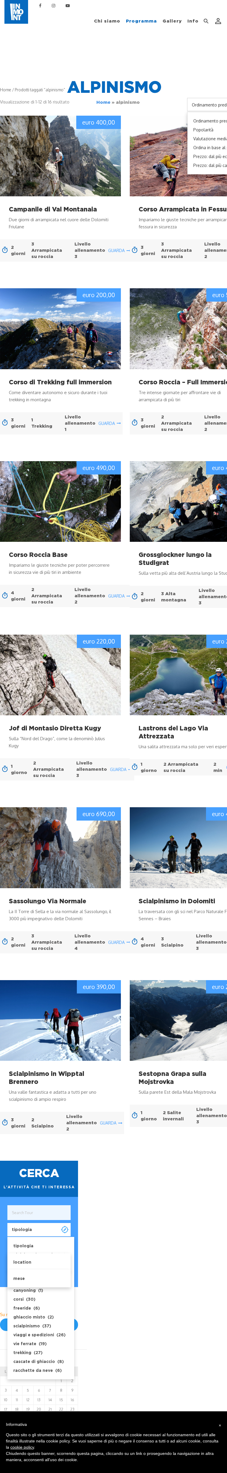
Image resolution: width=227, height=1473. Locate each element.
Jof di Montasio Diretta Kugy (55, 728)
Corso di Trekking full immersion (60, 382)
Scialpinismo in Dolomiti (177, 901)
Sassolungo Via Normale (47, 901)
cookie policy (22, 1447)
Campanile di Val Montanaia (53, 209)
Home (103, 102)
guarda (116, 250)
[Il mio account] (219, 20)
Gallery (172, 21)
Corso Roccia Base (38, 554)
